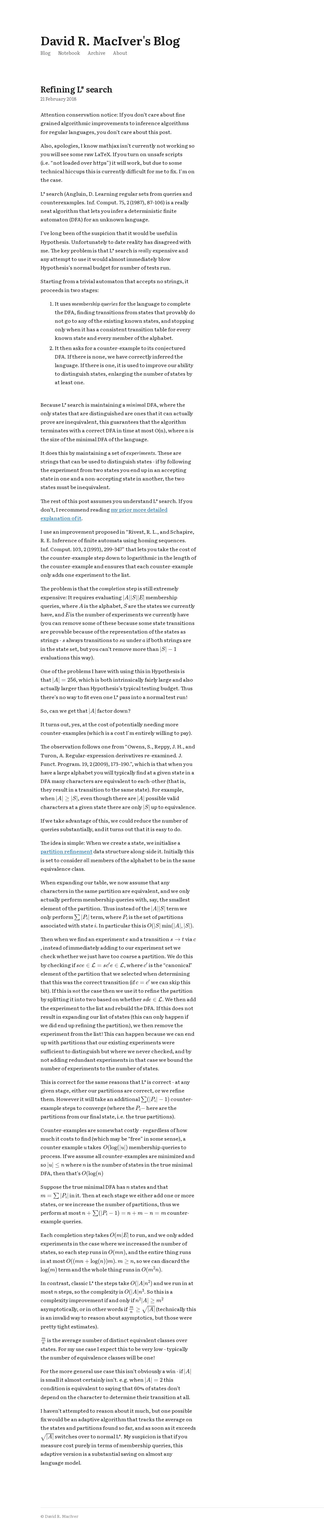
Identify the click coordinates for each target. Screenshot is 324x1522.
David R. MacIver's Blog (110, 40)
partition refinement (66, 851)
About (120, 52)
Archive (96, 52)
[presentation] (134, 598)
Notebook (69, 52)
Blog (45, 52)
